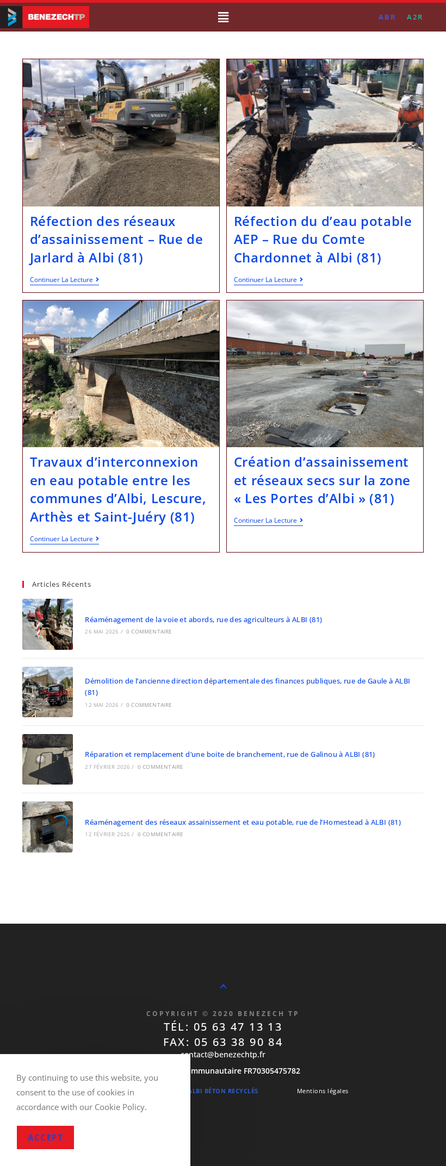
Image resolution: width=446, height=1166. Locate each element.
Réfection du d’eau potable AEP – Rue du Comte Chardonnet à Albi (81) (323, 239)
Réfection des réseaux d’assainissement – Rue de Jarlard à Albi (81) (116, 239)
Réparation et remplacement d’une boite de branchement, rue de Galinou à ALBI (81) (230, 754)
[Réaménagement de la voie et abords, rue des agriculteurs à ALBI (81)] (47, 624)
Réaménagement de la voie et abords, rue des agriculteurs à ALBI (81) (203, 619)
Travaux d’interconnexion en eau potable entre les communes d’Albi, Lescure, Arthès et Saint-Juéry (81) (118, 489)
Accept (45, 1137)
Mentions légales (323, 1091)
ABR (387, 17)
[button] (223, 17)
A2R (415, 17)
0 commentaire (149, 631)
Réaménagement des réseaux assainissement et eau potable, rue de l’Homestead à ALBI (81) (243, 822)
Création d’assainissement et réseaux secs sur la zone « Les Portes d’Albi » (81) (322, 480)
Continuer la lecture (64, 280)
